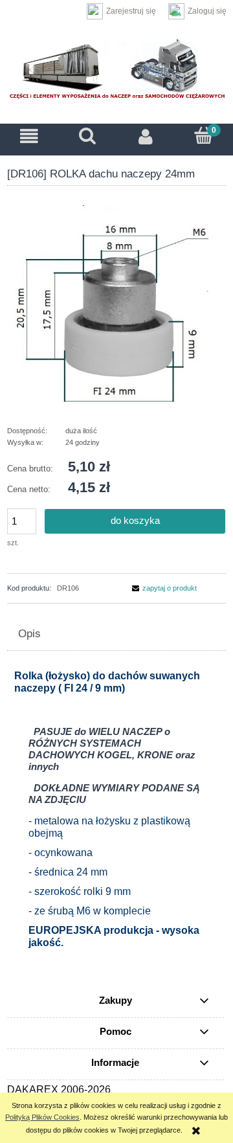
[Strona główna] (116, 71)
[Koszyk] (204, 136)
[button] (29, 137)
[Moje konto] (145, 137)
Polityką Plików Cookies (42, 1117)
